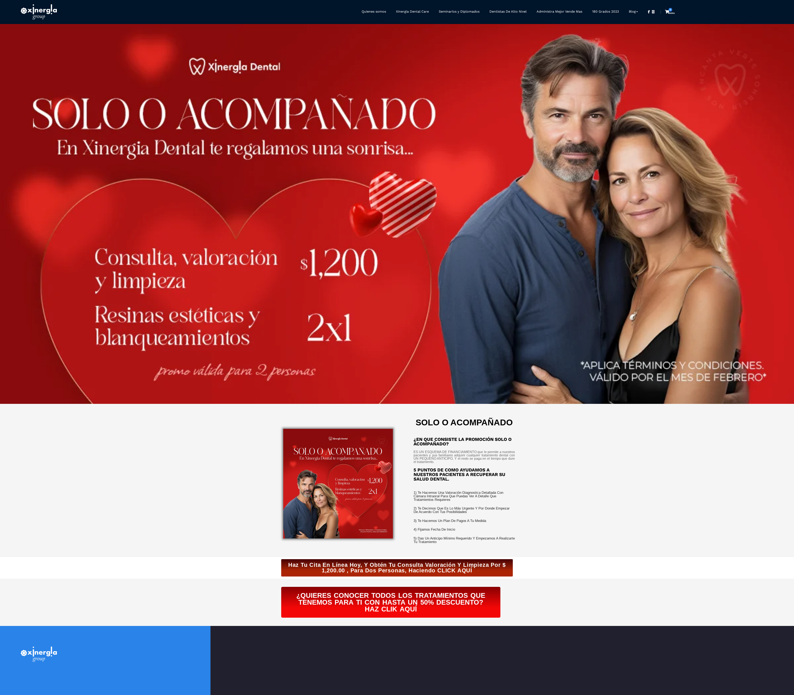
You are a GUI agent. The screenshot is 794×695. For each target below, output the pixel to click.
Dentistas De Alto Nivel (508, 11)
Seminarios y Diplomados (459, 11)
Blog (632, 11)
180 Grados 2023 (605, 11)
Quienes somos (374, 11)
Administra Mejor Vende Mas (559, 11)
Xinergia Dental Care (412, 11)
